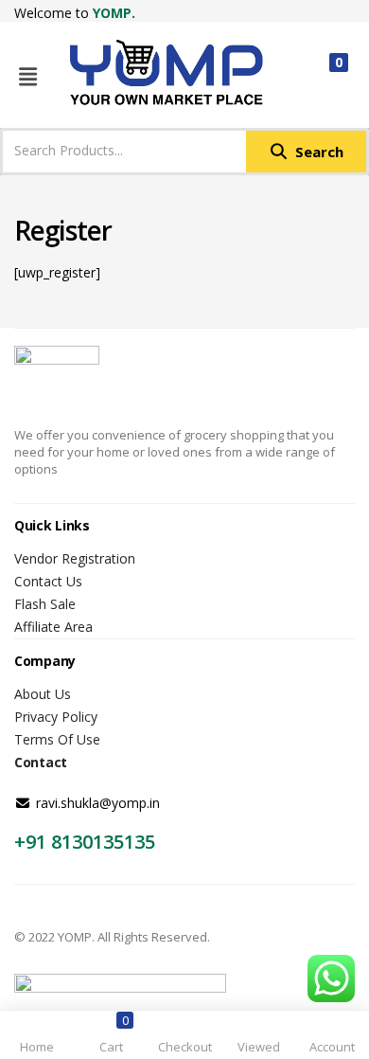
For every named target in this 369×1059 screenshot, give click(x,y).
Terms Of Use (57, 739)
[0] (323, 76)
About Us (42, 694)
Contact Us (48, 581)
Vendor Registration (74, 558)
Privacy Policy (55, 717)
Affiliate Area (53, 627)
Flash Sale (45, 604)
